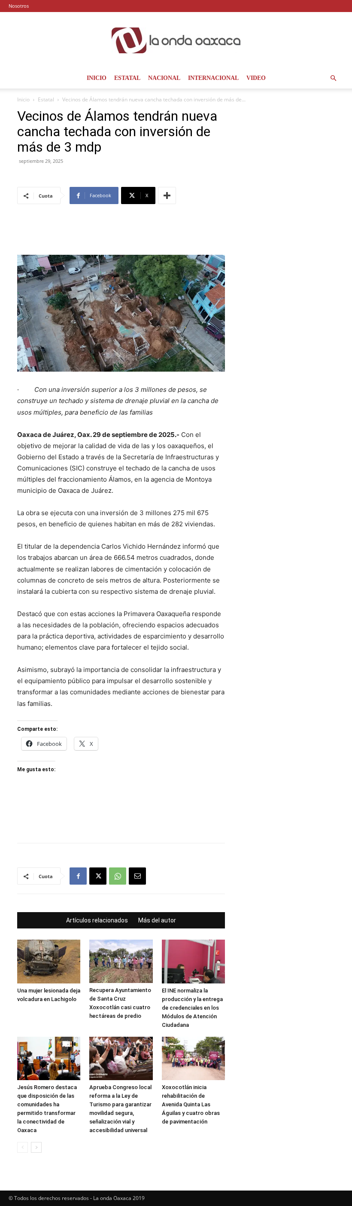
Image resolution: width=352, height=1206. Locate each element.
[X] (97, 876)
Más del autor (157, 920)
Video (256, 78)
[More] (167, 195)
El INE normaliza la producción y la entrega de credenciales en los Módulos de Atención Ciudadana (192, 1007)
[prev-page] (22, 1147)
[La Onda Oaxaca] (176, 40)
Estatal (127, 78)
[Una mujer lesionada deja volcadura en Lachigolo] (48, 961)
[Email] (137, 876)
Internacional (213, 78)
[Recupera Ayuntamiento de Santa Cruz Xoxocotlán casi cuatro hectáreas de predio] (120, 961)
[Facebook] (78, 876)
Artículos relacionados (97, 920)
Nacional (164, 78)
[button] (333, 78)
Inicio (96, 78)
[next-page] (36, 1147)
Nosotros (19, 6)
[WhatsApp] (117, 876)
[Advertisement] (121, 233)
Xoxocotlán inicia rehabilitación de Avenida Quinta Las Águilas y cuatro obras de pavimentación (191, 1104)
